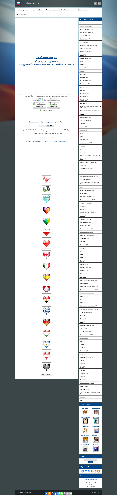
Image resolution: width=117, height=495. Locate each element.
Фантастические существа (87, 383)
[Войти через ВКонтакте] (86, 471)
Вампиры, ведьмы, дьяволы (87, 45)
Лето (81, 187)
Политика (82, 270)
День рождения (84, 80)
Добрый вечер (83, 103)
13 (44, 141)
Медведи (82, 206)
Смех (81, 347)
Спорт (81, 363)
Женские (82, 126)
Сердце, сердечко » (46, 61)
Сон (81, 360)
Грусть (81, 67)
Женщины (82, 130)
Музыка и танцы (84, 219)
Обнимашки (83, 244)
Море (81, 209)
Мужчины (82, 216)
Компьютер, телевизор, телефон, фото (90, 171)
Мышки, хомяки (84, 222)
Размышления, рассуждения (87, 305)
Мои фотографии (84, 22)
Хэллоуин (82, 397)
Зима (81, 146)
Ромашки (82, 318)
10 (39, 141)
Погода (82, 260)
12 (42, 141)
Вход (99, 3)
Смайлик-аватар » (46, 57)
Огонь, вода (83, 238)
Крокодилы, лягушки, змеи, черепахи (89, 182)
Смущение (82, 350)
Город (81, 61)
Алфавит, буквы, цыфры (86, 26)
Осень (81, 248)
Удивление (83, 373)
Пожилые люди (84, 267)
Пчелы (81, 302)
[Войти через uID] (82, 471)
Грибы (81, 64)
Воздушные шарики (85, 51)
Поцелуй (82, 273)
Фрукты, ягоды (83, 389)
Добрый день (83, 100)
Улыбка (82, 379)
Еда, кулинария (84, 117)
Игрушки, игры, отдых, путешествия (89, 155)
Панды (81, 254)
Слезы (81, 341)
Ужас (81, 376)
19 (56, 141)
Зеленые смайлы (84, 142)
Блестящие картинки (85, 32)
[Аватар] (46, 179)
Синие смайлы (84, 338)
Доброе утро (83, 96)
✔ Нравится (50, 125)
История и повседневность (87, 162)
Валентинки (83, 42)
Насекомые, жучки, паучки (86, 232)
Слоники (82, 344)
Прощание (82, 296)
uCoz (99, 492)
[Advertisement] (46, 37)
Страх (81, 367)
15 (48, 141)
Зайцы (81, 136)
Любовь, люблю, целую (86, 199)
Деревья (82, 87)
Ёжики (81, 123)
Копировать (53, 98)
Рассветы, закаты (84, 312)
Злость (81, 149)
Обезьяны (82, 241)
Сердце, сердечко (46, 122)
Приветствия (83, 283)
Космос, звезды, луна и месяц (87, 176)
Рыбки (81, 322)
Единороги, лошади (85, 120)
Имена (81, 159)
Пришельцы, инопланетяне (87, 293)
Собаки (82, 354)
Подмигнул (83, 264)
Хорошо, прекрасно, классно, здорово (90, 392)
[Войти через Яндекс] (92, 471)
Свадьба (82, 328)
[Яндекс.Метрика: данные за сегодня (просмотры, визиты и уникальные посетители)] (91, 480)
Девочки (82, 74)
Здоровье (82, 139)
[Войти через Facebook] (89, 471)
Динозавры (83, 93)
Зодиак (82, 152)
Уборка (82, 370)
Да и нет (82, 71)
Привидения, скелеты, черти (87, 286)
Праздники (83, 277)
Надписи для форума (85, 228)
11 (40, 141)
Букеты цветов (83, 38)
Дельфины (82, 77)
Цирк (81, 400)
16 (50, 141)
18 (54, 141)
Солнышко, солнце (85, 357)
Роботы (82, 315)
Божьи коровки (83, 35)
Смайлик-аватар (31, 3)
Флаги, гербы (83, 386)
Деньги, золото (84, 83)
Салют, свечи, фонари (85, 325)
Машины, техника (84, 203)
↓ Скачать (42, 126)
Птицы (81, 299)
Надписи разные (84, 225)
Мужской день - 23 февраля (87, 212)
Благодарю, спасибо (85, 29)
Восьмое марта (84, 58)
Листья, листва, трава (85, 190)
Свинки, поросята (84, 331)
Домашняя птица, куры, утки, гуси (88, 110)
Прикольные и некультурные (87, 289)
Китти (81, 165)
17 (52, 141)
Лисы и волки (83, 193)
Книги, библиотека (84, 168)
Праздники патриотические (87, 280)
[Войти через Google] (95, 471)
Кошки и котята (84, 179)
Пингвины (82, 257)
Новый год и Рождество (86, 235)
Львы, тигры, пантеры (85, 196)
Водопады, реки (84, 48)
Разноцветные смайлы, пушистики (89, 309)
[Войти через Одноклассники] (98, 471)
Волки (81, 55)
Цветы (81, 133)
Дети (81, 90)
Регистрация (95, 3)
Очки (81, 251)
